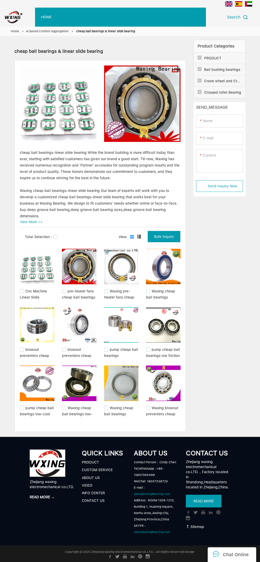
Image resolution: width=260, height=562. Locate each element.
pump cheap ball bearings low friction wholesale (163, 355)
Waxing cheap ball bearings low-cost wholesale (77, 413)
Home (15, 31)
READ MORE (203, 501)
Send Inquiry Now (222, 186)
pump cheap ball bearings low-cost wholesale (37, 413)
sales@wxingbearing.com (152, 494)
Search (235, 17)
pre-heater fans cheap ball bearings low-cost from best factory (78, 299)
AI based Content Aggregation (47, 31)
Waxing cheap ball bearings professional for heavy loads (160, 299)
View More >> (31, 222)
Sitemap (196, 527)
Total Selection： (39, 237)
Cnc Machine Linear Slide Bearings (33, 296)
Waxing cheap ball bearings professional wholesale (118, 416)
